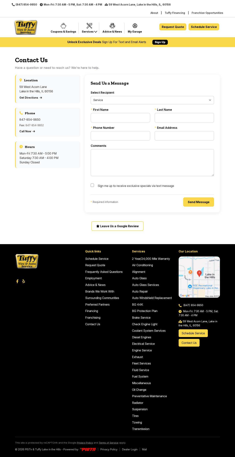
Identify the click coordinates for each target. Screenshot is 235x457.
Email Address (166, 128)
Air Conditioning (142, 265)
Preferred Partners (97, 304)
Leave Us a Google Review (119, 226)
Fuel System (140, 376)
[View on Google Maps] (199, 277)
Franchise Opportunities (207, 12)
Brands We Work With (99, 291)
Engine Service (142, 350)
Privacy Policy (85, 442)
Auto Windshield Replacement (152, 298)
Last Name (163, 109)
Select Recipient (102, 92)
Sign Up (160, 42)
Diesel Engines (141, 337)
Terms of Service (108, 442)
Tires (135, 416)
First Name (100, 109)
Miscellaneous (141, 383)
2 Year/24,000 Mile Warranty (151, 259)
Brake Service (141, 317)
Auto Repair (140, 291)
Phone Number (103, 128)
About (154, 12)
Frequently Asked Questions (104, 272)
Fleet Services (141, 363)
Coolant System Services (149, 330)
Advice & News (95, 285)
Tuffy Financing (175, 12)
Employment (93, 278)
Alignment (138, 272)
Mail (144, 449)
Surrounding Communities (102, 298)
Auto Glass (139, 278)
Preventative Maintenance (149, 396)
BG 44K (137, 304)
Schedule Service (204, 27)
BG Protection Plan (145, 311)
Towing (137, 422)
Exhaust (137, 357)
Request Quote (173, 27)
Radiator (137, 403)
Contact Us (92, 324)
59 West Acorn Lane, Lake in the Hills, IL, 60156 (140, 4)
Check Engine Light (144, 324)
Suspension (140, 409)
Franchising (92, 317)
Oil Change (139, 390)
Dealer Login (130, 449)
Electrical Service (143, 344)
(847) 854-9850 (26, 4)
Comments (98, 146)
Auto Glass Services (145, 285)
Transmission (140, 429)
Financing (91, 311)
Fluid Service (140, 370)
